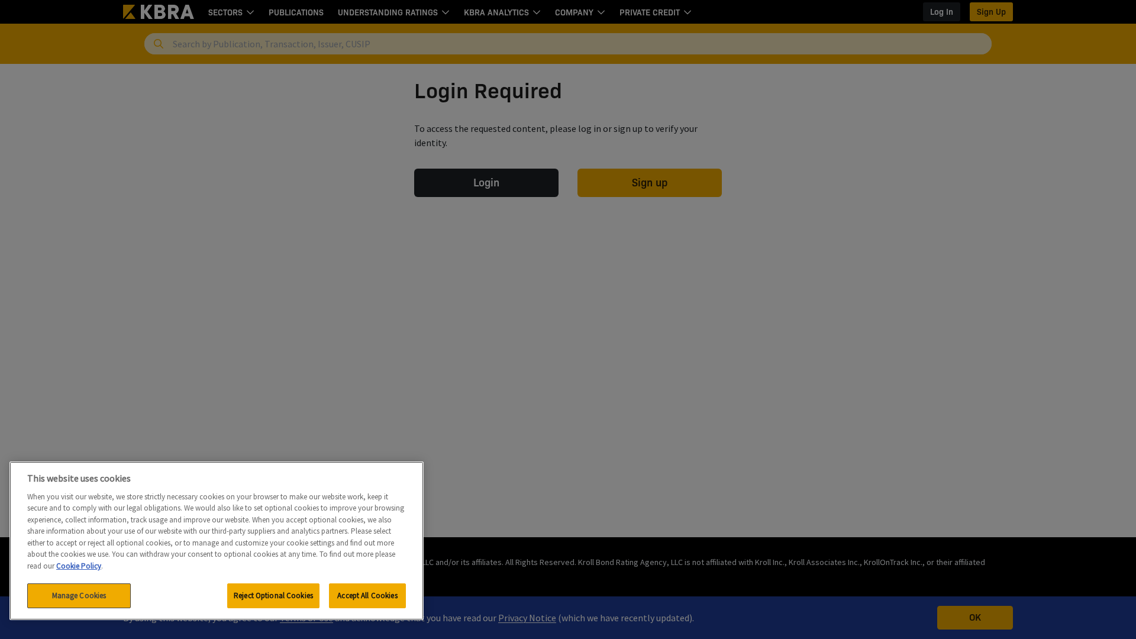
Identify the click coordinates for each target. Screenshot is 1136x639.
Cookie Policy (78, 566)
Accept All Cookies (367, 595)
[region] (216, 541)
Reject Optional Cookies (273, 595)
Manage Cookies (79, 595)
